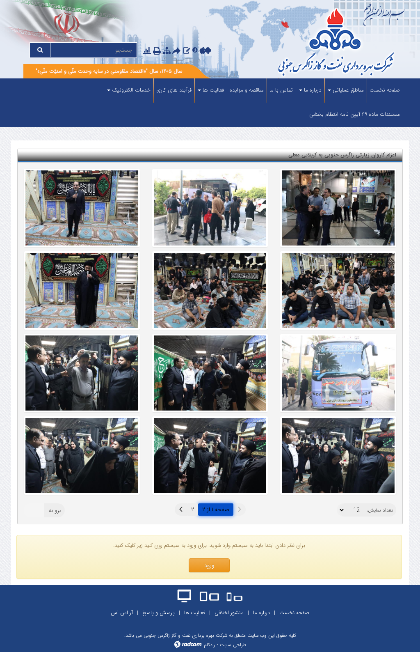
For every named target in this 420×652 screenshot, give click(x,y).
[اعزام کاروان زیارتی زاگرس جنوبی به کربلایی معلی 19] (210, 373)
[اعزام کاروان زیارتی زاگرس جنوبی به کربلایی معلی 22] (338, 208)
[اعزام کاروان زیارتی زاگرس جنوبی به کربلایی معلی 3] (82, 290)
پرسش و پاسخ (158, 612)
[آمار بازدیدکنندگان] (147, 51)
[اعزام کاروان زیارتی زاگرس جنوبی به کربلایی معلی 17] (210, 290)
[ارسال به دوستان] (177, 51)
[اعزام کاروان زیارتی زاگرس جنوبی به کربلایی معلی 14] (210, 455)
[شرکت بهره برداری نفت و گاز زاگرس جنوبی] (322, 43)
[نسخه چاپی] (158, 51)
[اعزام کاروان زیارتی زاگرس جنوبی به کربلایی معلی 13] (82, 455)
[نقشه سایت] (167, 51)
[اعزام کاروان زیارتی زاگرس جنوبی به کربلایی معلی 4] (338, 373)
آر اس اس (122, 612)
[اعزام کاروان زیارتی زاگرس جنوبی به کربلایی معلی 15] (338, 455)
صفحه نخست (294, 612)
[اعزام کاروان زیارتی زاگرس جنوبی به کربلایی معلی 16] (82, 373)
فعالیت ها (194, 612)
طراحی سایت (233, 645)
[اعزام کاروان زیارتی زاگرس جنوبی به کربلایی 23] (82, 208)
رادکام (209, 645)
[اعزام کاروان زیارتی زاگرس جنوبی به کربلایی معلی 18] (338, 290)
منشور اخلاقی (229, 612)
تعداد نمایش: (380, 510)
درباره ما (261, 612)
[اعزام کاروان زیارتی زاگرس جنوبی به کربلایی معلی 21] (210, 208)
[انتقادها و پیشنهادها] (186, 51)
